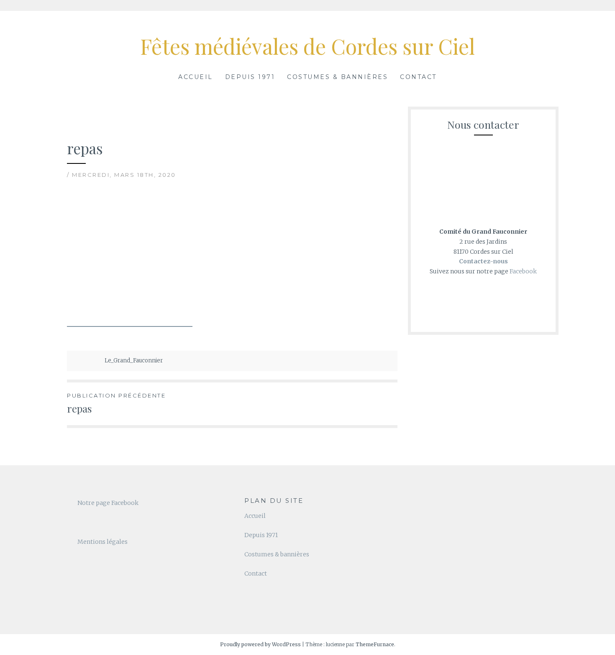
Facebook (523, 271)
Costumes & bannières (337, 77)
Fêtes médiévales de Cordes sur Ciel (307, 46)
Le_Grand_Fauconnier (134, 360)
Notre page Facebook (107, 503)
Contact (418, 77)
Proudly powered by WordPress (260, 644)
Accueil (195, 77)
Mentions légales (102, 541)
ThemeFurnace (375, 644)
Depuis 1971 (250, 77)
